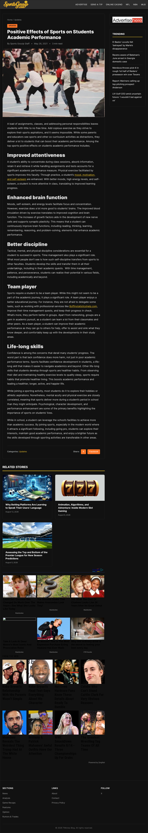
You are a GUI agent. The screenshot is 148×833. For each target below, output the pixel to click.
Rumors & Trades (10, 816)
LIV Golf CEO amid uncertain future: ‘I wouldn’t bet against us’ (127, 97)
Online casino (114, 4)
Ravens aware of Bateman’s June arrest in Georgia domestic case (126, 58)
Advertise (81, 4)
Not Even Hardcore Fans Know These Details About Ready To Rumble (65, 697)
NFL (128, 4)
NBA (135, 4)
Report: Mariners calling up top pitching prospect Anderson (126, 84)
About (54, 793)
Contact (55, 798)
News (5, 793)
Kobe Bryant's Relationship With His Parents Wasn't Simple (14, 693)
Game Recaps (8, 803)
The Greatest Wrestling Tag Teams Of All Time (90, 743)
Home (9, 20)
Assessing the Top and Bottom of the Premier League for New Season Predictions (26, 555)
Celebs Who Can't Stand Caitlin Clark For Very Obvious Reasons (92, 695)
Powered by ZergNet (97, 763)
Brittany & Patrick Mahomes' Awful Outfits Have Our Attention (40, 745)
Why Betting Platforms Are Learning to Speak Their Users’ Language (25, 506)
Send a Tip (96, 4)
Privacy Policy (58, 803)
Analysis (6, 798)
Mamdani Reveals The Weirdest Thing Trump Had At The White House (13, 747)
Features (6, 807)
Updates (18, 20)
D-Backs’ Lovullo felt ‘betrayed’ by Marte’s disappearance (122, 45)
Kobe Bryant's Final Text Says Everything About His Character (39, 695)
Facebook (93, 451)
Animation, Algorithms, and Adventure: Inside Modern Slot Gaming (75, 507)
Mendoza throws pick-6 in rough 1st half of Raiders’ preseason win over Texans (126, 71)
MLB (143, 4)
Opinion (5, 812)
